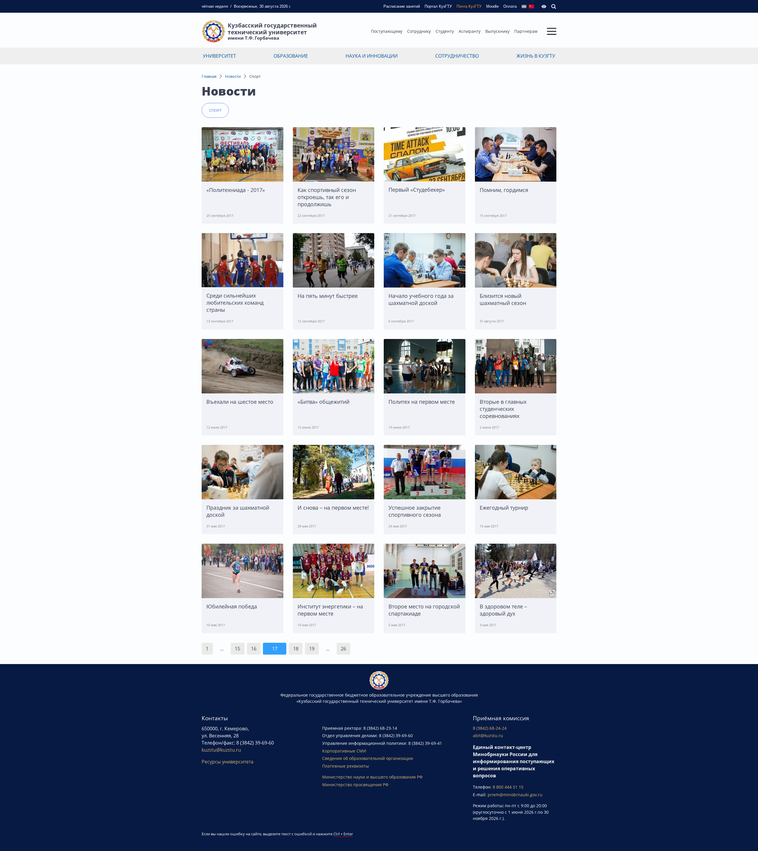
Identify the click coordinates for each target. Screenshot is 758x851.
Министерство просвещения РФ (355, 784)
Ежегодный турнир (504, 507)
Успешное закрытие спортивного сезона (414, 511)
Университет (219, 56)
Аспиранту (470, 31)
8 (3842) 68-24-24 (490, 728)
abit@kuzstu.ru (488, 735)
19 (311, 648)
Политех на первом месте (421, 401)
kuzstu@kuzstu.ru (221, 750)
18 (295, 648)
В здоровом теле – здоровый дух (503, 610)
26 (343, 648)
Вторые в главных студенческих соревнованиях (503, 408)
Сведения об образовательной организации (367, 758)
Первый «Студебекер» (416, 189)
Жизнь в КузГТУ (535, 56)
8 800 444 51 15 (508, 787)
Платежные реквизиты (345, 766)
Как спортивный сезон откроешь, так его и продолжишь (327, 197)
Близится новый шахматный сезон (503, 299)
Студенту (445, 31)
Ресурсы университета (227, 761)
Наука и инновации (372, 56)
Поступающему (386, 31)
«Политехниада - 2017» (235, 189)
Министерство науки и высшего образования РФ (372, 777)
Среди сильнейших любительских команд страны (235, 302)
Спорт (215, 110)
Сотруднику (419, 31)
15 (237, 648)
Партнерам (525, 31)
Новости (233, 76)
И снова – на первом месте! (333, 507)
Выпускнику (497, 31)
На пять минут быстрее (328, 295)
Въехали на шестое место (239, 401)
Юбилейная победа (231, 606)
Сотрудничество (457, 56)
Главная (209, 76)
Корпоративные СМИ (344, 751)
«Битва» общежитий (323, 401)
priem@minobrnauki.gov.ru (515, 794)
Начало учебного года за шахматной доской (421, 299)
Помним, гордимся (504, 189)
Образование (291, 56)
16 (253, 648)
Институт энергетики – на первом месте (330, 610)
